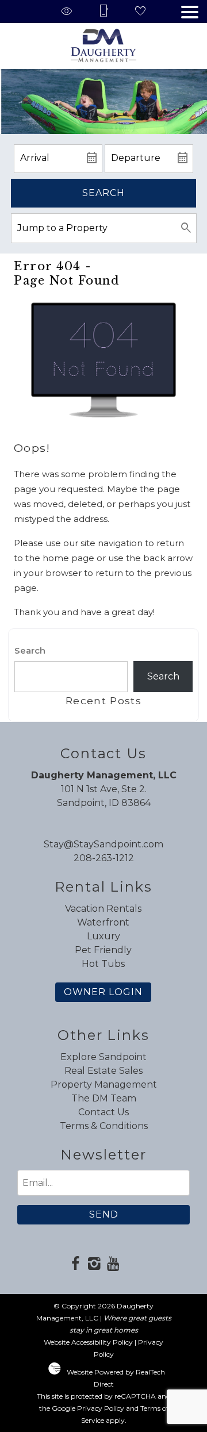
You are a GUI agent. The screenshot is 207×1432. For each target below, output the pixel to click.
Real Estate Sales (103, 1070)
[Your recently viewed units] (67, 12)
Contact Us (103, 1112)
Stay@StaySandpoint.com (103, 844)
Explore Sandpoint (103, 1056)
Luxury (103, 936)
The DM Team (103, 1098)
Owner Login (103, 991)
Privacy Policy (100, 1408)
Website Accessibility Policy (88, 1342)
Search (103, 192)
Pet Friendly (103, 950)
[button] (189, 12)
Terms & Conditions (104, 1125)
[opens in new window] (75, 1265)
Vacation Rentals (103, 908)
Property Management (104, 1084)
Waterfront (103, 922)
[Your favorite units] (140, 12)
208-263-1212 (104, 858)
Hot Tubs (103, 963)
